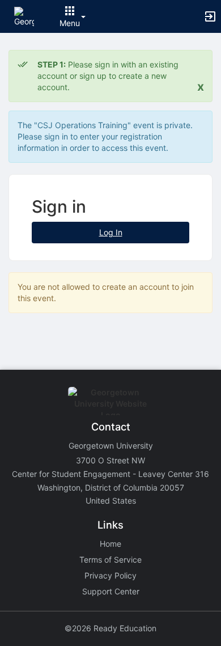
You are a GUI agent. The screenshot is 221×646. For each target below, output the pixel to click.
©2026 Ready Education (110, 628)
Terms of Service (110, 559)
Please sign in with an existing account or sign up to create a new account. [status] (107, 76)
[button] (24, 15)
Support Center (110, 591)
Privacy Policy (110, 575)
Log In (110, 232)
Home (110, 543)
